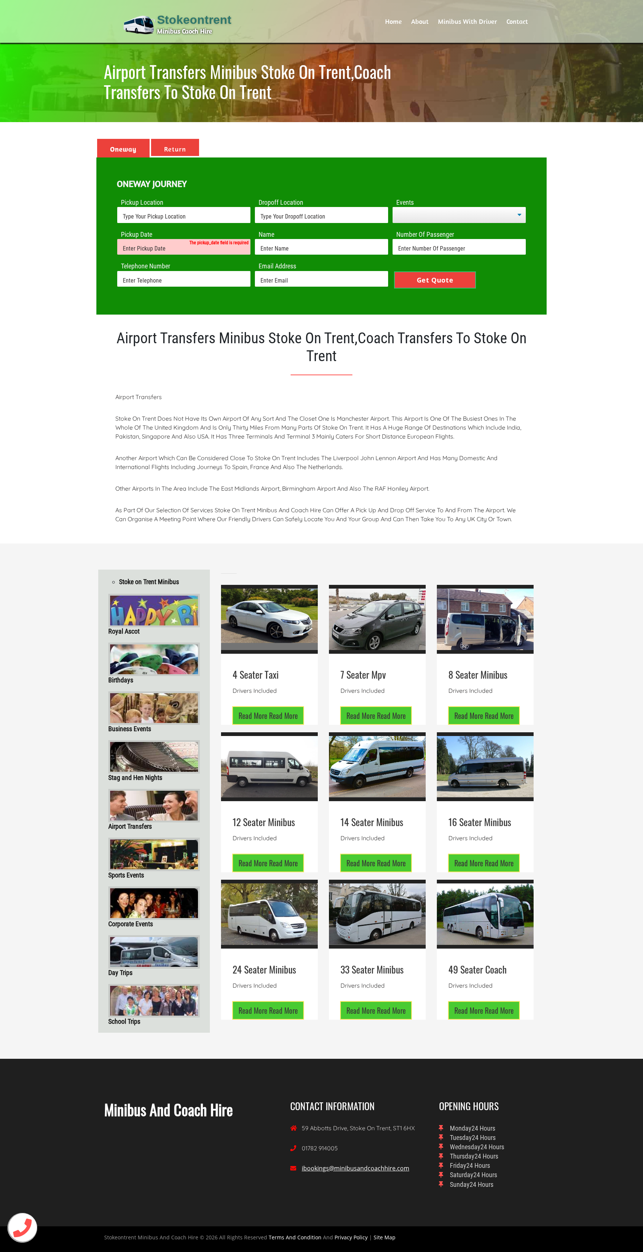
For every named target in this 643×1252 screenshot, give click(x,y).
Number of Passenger (425, 234)
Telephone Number (145, 266)
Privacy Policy (351, 1237)
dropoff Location (281, 202)
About (420, 21)
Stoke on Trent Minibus (149, 582)
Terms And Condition (295, 1237)
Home (393, 21)
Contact (517, 21)
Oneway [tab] (123, 149)
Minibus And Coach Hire (168, 1109)
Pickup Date (136, 234)
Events (405, 202)
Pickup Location (142, 202)
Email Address (277, 266)
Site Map (385, 1237)
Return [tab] (175, 149)
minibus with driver (467, 21)
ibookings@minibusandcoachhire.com (355, 1168)
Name (266, 234)
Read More (268, 715)
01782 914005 (320, 1148)
